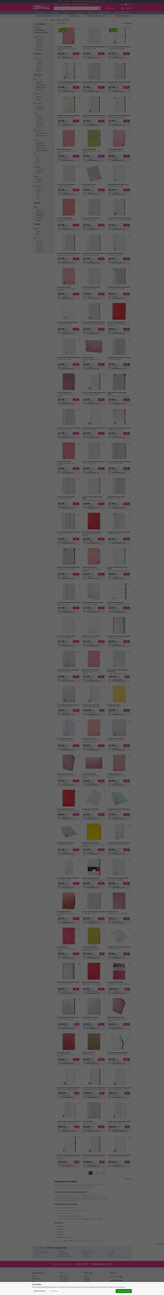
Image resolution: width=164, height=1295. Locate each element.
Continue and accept (123, 1291)
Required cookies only (40, 1291)
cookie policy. (121, 1287)
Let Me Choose (54, 1291)
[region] (82, 1288)
